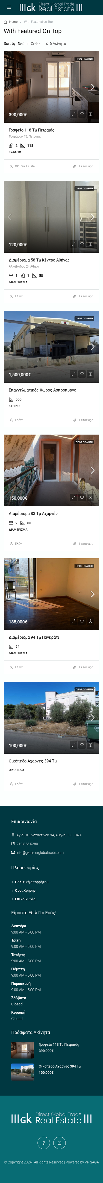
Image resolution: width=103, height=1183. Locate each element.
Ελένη (19, 296)
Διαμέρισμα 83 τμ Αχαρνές (33, 513)
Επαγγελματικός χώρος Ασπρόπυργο (42, 390)
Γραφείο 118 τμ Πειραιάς (31, 130)
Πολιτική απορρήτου (31, 882)
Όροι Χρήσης (25, 890)
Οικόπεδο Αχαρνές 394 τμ (33, 761)
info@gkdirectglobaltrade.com (40, 853)
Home (13, 22)
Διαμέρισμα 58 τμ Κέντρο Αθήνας (39, 260)
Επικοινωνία (25, 899)
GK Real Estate (24, 166)
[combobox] (33, 44)
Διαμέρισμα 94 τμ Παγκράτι (34, 637)
